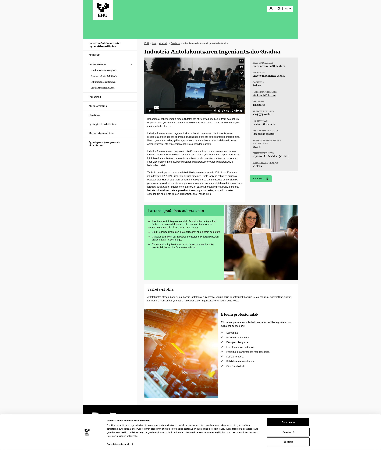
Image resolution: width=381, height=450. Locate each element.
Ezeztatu (288, 441)
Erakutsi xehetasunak (118, 444)
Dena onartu (288, 422)
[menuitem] (288, 9)
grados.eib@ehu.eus (264, 95)
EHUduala (221, 172)
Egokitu (287, 432)
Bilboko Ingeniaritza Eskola (269, 75)
